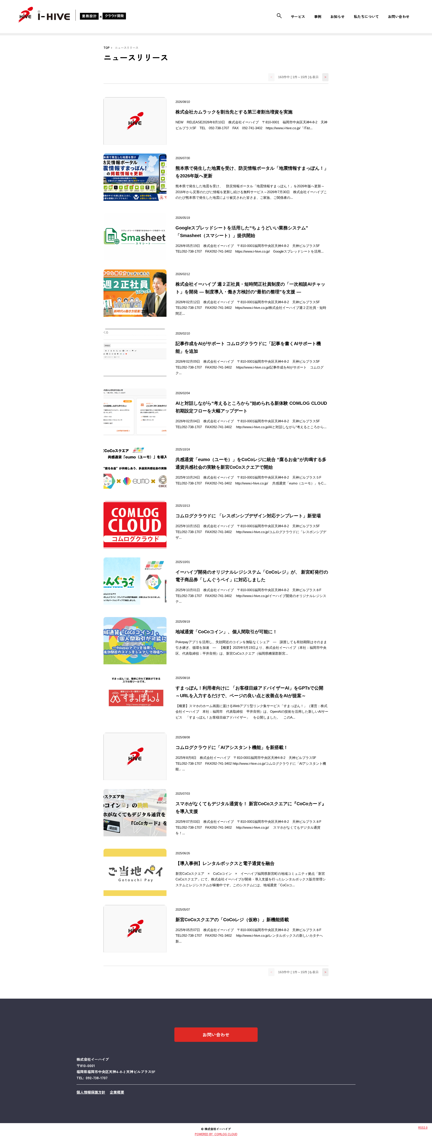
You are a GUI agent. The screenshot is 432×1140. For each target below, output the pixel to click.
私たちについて (366, 16)
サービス (298, 16)
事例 (317, 16)
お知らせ (337, 16)
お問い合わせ (399, 16)
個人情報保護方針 (90, 1092)
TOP (107, 47)
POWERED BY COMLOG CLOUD (216, 1134)
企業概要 (117, 1092)
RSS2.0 (423, 1127)
